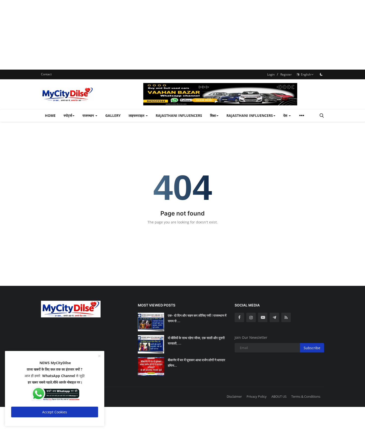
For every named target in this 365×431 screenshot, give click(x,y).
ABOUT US (279, 396)
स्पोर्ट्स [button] (68, 115)
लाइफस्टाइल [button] (137, 115)
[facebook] (239, 317)
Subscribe (312, 347)
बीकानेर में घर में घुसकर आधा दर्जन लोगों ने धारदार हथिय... (196, 362)
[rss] (286, 317)
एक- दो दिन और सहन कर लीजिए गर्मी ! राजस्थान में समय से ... (197, 318)
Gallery (113, 115)
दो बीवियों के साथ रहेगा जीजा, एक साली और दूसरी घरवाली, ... (196, 340)
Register (286, 74)
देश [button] (285, 115)
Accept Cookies (54, 412)
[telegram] (274, 317)
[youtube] (262, 317)
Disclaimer (234, 396)
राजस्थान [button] (88, 115)
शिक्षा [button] (213, 115)
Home (50, 115)
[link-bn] (233, 94)
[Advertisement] (149, 35)
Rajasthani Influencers (179, 115)
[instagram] (251, 317)
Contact (46, 74)
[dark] (321, 74)
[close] (99, 356)
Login (271, 74)
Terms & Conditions (305, 396)
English (305, 74)
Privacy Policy (257, 396)
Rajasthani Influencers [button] (249, 115)
